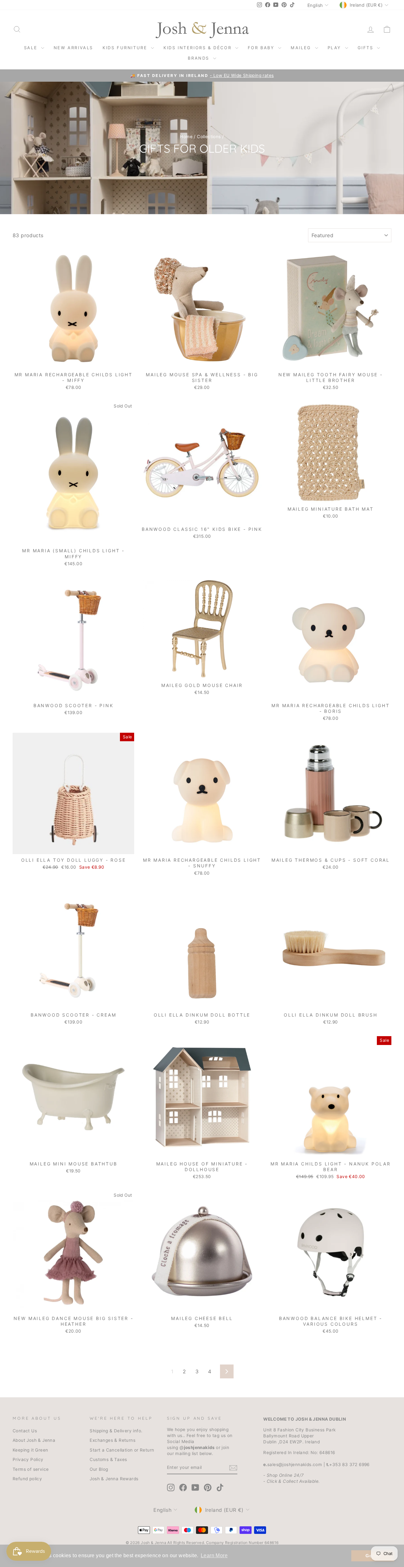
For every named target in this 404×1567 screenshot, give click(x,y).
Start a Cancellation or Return (122, 1450)
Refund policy (27, 1478)
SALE (31, 47)
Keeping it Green (30, 1450)
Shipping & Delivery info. (116, 1430)
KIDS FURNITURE (126, 47)
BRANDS (199, 58)
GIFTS (367, 47)
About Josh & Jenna (34, 1440)
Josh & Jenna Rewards (114, 1478)
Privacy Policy (28, 1459)
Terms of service (31, 1469)
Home (186, 136)
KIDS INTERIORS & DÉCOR (198, 47)
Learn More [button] (214, 1555)
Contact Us (25, 1430)
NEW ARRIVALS (73, 47)
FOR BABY (262, 47)
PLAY (335, 47)
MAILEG (302, 47)
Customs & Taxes (108, 1459)
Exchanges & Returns (112, 1440)
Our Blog (99, 1469)
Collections (209, 136)
